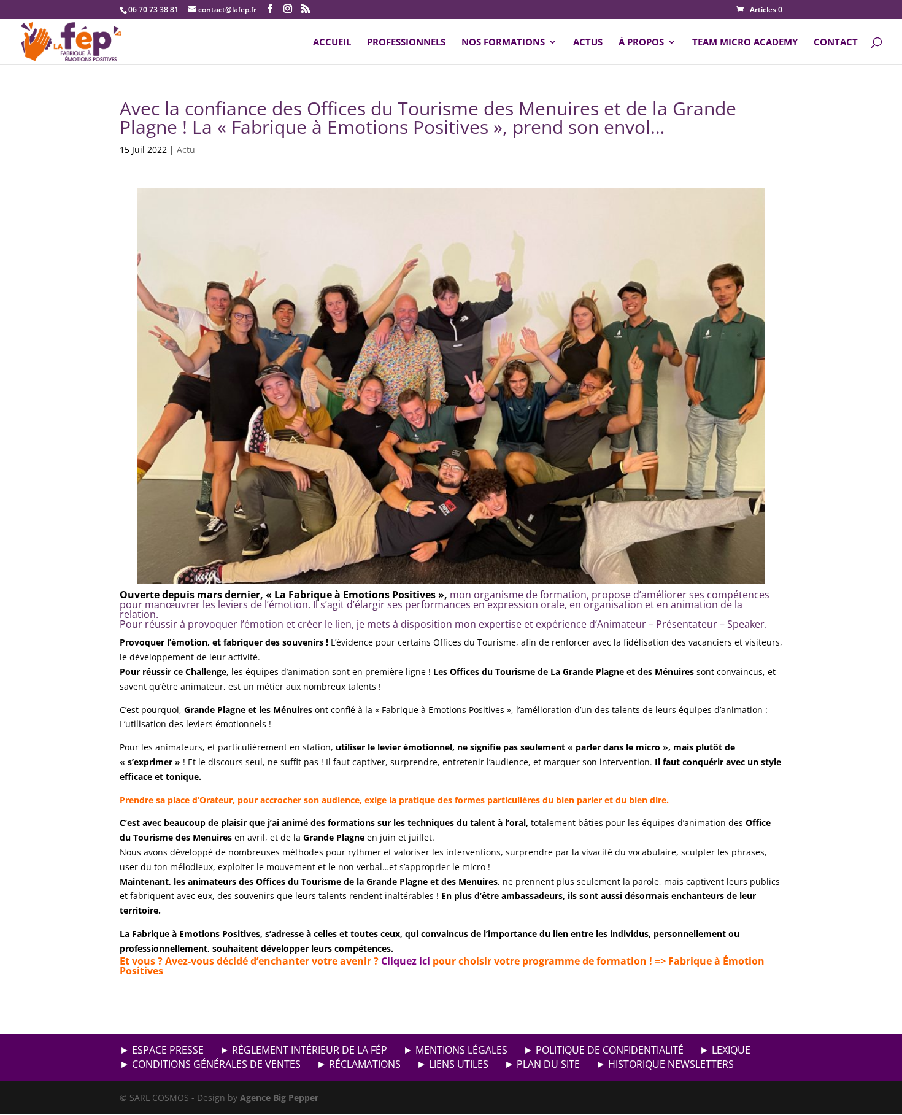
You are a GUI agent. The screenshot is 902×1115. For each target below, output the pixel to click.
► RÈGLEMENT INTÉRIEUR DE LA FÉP (303, 1050)
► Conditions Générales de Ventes (210, 1064)
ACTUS (588, 42)
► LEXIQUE (725, 1050)
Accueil (332, 42)
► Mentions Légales (455, 1050)
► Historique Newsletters (665, 1064)
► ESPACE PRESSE (162, 1050)
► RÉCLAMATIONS (359, 1064)
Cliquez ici (405, 961)
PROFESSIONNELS (406, 42)
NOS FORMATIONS (503, 42)
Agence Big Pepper (279, 1097)
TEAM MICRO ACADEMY (745, 42)
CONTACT (836, 42)
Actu (186, 149)
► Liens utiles (452, 1064)
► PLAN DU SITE (542, 1064)
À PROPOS (641, 42)
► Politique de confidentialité (603, 1050)
